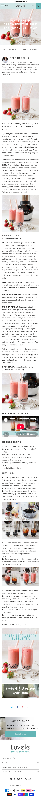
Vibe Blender (18, 189)
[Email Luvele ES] (29, 779)
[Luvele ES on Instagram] (25, 779)
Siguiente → (34, 50)
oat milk (23, 288)
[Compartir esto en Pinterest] (23, 707)
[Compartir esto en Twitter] (12, 707)
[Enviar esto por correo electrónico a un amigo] (28, 707)
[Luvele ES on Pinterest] (22, 779)
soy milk (33, 288)
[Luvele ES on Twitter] (11, 779)
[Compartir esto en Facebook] (17, 707)
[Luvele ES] (20, 6)
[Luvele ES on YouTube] (18, 779)
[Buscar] (28, 5)
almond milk (14, 288)
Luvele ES (18, 785)
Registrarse (20, 734)
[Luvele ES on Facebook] (15, 779)
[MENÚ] (1, 5)
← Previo (25, 50)
